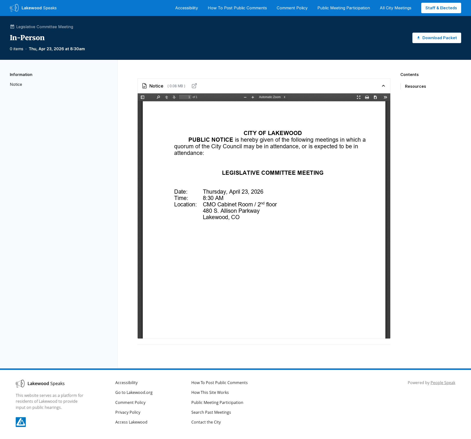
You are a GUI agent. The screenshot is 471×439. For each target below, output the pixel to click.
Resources (415, 86)
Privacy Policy (127, 412)
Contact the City (206, 422)
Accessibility (186, 7)
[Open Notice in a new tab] (194, 86)
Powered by (431, 382)
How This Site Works (210, 392)
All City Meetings (395, 7)
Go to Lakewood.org (134, 392)
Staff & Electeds (441, 7)
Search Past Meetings (211, 412)
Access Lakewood (131, 422)
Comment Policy (292, 7)
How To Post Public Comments (237, 7)
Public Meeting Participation (343, 7)
